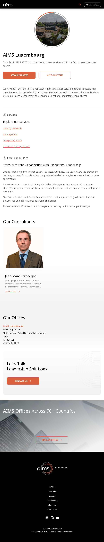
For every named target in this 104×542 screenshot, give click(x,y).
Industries (52, 491)
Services (52, 487)
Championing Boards (12, 140)
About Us (52, 505)
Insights (52, 496)
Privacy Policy (67, 532)
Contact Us (52, 509)
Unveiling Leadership (12, 128)
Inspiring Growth (10, 134)
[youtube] (52, 517)
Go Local (94, 4)
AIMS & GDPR (56, 532)
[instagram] (57, 518)
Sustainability (52, 500)
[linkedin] (47, 518)
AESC (47, 532)
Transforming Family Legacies (16, 146)
